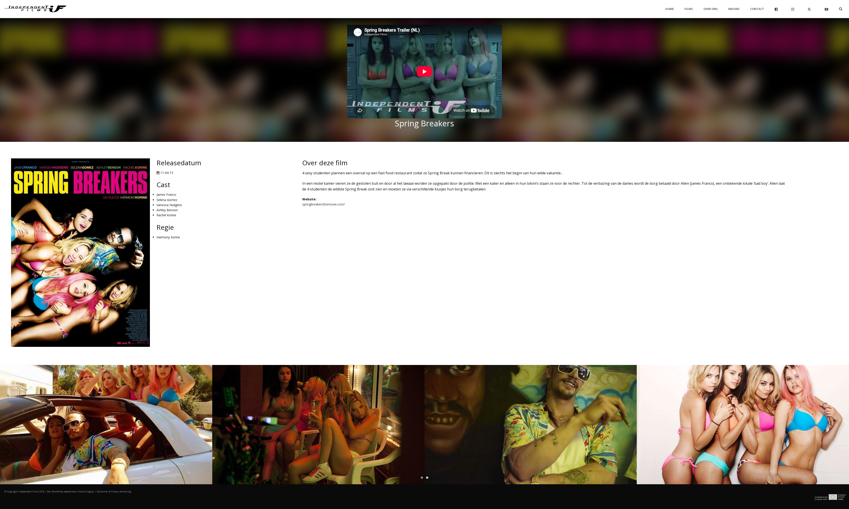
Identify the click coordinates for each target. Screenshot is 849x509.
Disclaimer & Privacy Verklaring (114, 491)
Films (689, 9)
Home (669, 9)
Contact (757, 9)
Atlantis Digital (86, 491)
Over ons (711, 9)
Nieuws (734, 9)
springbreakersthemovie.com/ (323, 204)
